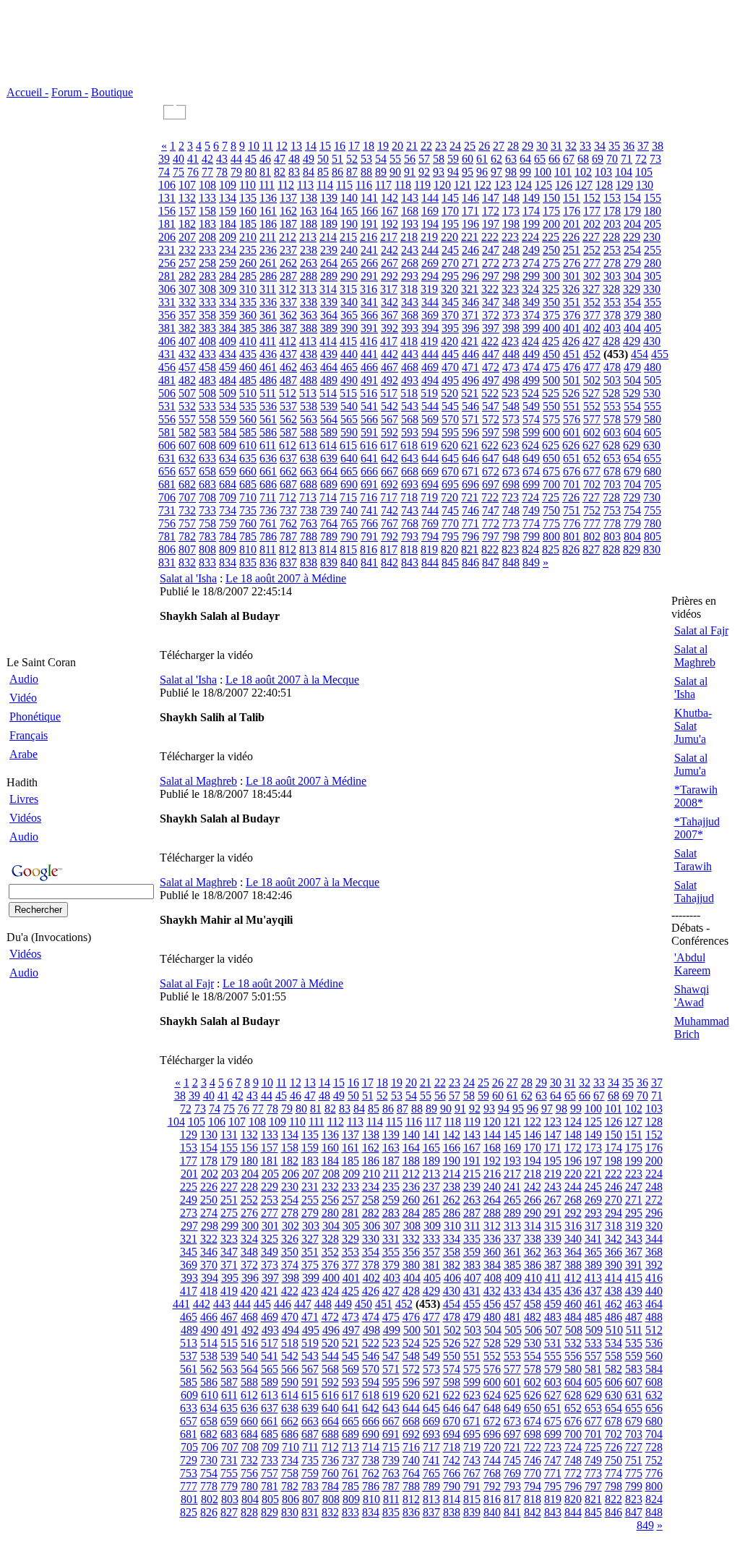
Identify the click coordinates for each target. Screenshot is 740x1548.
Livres (23, 799)
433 (207, 354)
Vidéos (25, 818)
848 (511, 562)
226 (571, 237)
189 (328, 224)
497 (490, 380)
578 (612, 419)
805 (652, 536)
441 (369, 354)
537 (288, 406)
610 (248, 445)
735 (248, 510)
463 (308, 367)
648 (511, 458)
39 (164, 159)
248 (511, 250)
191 (369, 224)
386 (268, 328)
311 (267, 289)
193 (409, 224)
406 (167, 341)
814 (328, 549)
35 (614, 146)
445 (450, 354)
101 (563, 172)
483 (207, 380)
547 (490, 406)
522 (490, 393)
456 (167, 367)
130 (644, 185)
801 (571, 536)
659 (227, 471)
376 (571, 315)
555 (652, 406)
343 (409, 302)
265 (349, 263)
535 (248, 406)
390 (349, 328)
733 (207, 510)
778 (612, 523)
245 (450, 250)
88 (366, 172)
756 (167, 523)
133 (207, 198)
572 (490, 419)
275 (551, 263)
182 (187, 224)
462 (288, 367)
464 (328, 367)
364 (328, 315)
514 (328, 393)
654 (632, 458)
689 (328, 484)
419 (429, 341)
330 (652, 289)
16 (339, 146)
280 (652, 263)
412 (287, 341)
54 (381, 159)
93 (438, 172)
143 (409, 198)
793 (409, 536)
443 (409, 354)
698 (511, 484)
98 (511, 172)
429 (631, 341)
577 (592, 419)
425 (550, 341)
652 (592, 458)
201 (571, 224)
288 (308, 276)
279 (632, 263)
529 (631, 393)
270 (450, 263)
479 (632, 367)
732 (187, 510)
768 (409, 523)
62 (496, 159)
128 (604, 185)
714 (328, 497)
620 (449, 445)
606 (167, 445)
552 (592, 406)
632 (187, 458)
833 (207, 562)
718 (409, 497)
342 (389, 302)
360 (248, 315)
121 (462, 185)
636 (268, 458)
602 (592, 432)
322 (490, 289)
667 (389, 471)
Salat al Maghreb (198, 781)
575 (551, 419)
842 (389, 562)
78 (222, 172)
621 (469, 445)
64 (525, 159)
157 (187, 211)
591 (369, 432)
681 (167, 484)
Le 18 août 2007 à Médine (285, 578)
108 (207, 185)
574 (531, 419)
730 (652, 497)
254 (632, 250)
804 (632, 536)
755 (652, 510)
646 (470, 458)
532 (187, 406)
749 (531, 510)
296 (470, 276)
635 (248, 458)
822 (490, 549)
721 (469, 497)
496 (470, 380)
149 (531, 198)
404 (632, 328)
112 (286, 185)
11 (267, 146)
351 (571, 302)
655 (652, 458)
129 (624, 185)
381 (167, 328)
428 (611, 341)
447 (490, 354)
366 (369, 315)
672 (490, 471)
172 (490, 211)
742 (389, 510)
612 (287, 445)
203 (612, 224)
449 (531, 354)
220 (449, 237)
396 (470, 328)
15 (325, 146)
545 (450, 406)
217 (388, 237)
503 (612, 380)
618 (409, 445)
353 (612, 302)
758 (207, 523)
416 (368, 341)
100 (542, 172)
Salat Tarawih (693, 859)
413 (308, 341)
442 (389, 354)
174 (531, 211)
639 (328, 458)
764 (328, 523)
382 (187, 328)
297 (490, 276)
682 (187, 484)
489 (328, 380)
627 (591, 445)
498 (511, 380)
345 (450, 302)
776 (571, 523)
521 (469, 393)
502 (592, 380)
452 (592, 354)
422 (490, 341)
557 (187, 419)
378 (612, 315)
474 (531, 367)
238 (308, 250)
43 (222, 159)
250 (551, 250)
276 (571, 263)
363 (308, 315)
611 (267, 445)
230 (652, 237)
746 (470, 510)
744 (430, 510)
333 (207, 302)
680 (652, 471)
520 (449, 393)
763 (308, 523)
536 (268, 406)
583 (207, 432)
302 (592, 276)
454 (639, 354)
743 (409, 510)
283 (207, 276)
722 (490, 497)
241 (369, 250)
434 (227, 354)
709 (227, 497)
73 (655, 159)
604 (632, 432)
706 (167, 497)
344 (430, 302)
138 (308, 198)
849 (531, 562)
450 (551, 354)
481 (167, 380)
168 (409, 211)
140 (349, 198)
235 (248, 250)
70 (612, 159)
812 (287, 549)
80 (251, 172)
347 (490, 302)
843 (409, 562)
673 (511, 471)
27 (498, 146)
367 (389, 315)
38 (657, 146)
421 (469, 341)
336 (268, 302)
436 (268, 354)
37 (643, 146)
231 (167, 250)
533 (207, 406)
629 (631, 445)
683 (207, 484)
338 (308, 302)
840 (349, 562)
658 (207, 471)
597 (490, 432)
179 (632, 211)
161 (268, 211)
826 (571, 549)
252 (592, 250)
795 (450, 536)
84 (308, 172)
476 (571, 367)
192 (389, 224)
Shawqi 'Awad (691, 995)
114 (325, 185)
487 (288, 380)
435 (248, 354)
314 (328, 289)
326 (571, 289)
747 (490, 510)
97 (496, 172)
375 (551, 315)
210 (248, 237)
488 (308, 380)
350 (551, 302)
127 (584, 185)
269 (430, 263)
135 (248, 198)
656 (167, 471)
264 (328, 263)
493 (409, 380)
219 (429, 237)
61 (482, 159)
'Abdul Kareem (692, 964)
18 (368, 146)
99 (525, 172)
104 (623, 172)
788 (308, 536)
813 (308, 549)
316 (368, 289)
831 (167, 562)
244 (430, 250)
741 (369, 510)
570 (450, 419)
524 (530, 393)
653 (612, 458)
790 (349, 536)
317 (388, 289)
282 (187, 276)
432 (187, 354)
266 (369, 263)
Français (28, 735)
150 (551, 198)
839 (328, 562)
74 (164, 172)
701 (571, 484)
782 (187, 536)
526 (571, 393)
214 (328, 237)
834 (227, 562)
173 (511, 211)
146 (470, 198)
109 (227, 185)
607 (187, 445)
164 (328, 211)
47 (279, 159)
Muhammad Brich (701, 1027)
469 (430, 367)
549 (531, 406)
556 (167, 419)
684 (227, 484)
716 (368, 497)
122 (482, 185)
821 (469, 549)
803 (612, 536)
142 (389, 198)
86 (337, 172)
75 (178, 172)
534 (227, 406)
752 (592, 510)
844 (430, 562)
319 (429, 289)
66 (554, 159)
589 (328, 432)
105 (644, 172)
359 (227, 315)
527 (591, 393)
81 (265, 172)
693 (409, 484)
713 (308, 497)
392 (389, 328)
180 (652, 211)
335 (248, 302)
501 (571, 380)
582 (187, 432)
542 (389, 406)
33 (585, 146)
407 (187, 341)
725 (550, 497)
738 (308, 510)
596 (470, 432)
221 (469, 237)
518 (409, 393)
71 (626, 159)
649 (531, 458)
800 (551, 536)
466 (369, 367)
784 (227, 536)
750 (551, 510)
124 (523, 185)
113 (305, 185)
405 (652, 328)
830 (652, 549)
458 (207, 367)
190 (349, 224)
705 (652, 484)
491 (369, 380)
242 (389, 250)
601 (571, 432)
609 (227, 445)
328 (611, 289)
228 (611, 237)
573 (511, 419)
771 (470, 523)
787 (288, 536)
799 (531, 536)
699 (531, 484)
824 (530, 549)
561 (268, 419)
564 (328, 419)
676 (571, 471)
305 (652, 276)
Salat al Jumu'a (690, 764)
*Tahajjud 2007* (697, 828)
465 (349, 367)
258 (207, 263)
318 (409, 289)
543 (409, 406)
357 (187, 315)
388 (308, 328)
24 (455, 146)
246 (470, 250)
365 (349, 315)
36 (628, 146)
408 (207, 341)
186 (268, 224)
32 (571, 146)
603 (612, 432)
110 (247, 185)
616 (368, 445)
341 (369, 302)
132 (187, 198)
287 (288, 276)
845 (450, 562)
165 (349, 211)
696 (470, 484)
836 (268, 562)
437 (288, 354)
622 (490, 445)
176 (571, 211)
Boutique (112, 92)
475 (551, 367)
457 (187, 367)
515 (348, 393)
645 (450, 458)
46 (265, 159)
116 (364, 185)
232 (187, 250)
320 (449, 289)
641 (369, 458)
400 (551, 328)
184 (227, 224)
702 (592, 484)
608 (207, 445)
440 (349, 354)
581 (167, 432)
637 (288, 458)
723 (510, 497)
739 (328, 510)
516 (368, 393)
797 (490, 536)
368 (409, 315)
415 (348, 341)
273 (511, 263)
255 (652, 250)
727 (591, 497)
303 (612, 276)
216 (368, 237)
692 (389, 484)
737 (288, 510)
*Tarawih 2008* (696, 796)
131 (167, 198)
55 (395, 159)
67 (569, 159)
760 (248, 523)
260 (248, 263)
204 (632, 224)
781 (167, 536)
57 (424, 159)
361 (268, 315)
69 (597, 159)
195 (450, 224)
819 (429, 549)
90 (395, 172)
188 (308, 224)
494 (430, 380)
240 (349, 250)
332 (187, 302)
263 (308, 263)
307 (187, 289)
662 (288, 471)
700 (551, 484)
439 (328, 354)
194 (430, 224)
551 (571, 406)
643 (409, 458)
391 (369, 328)
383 (207, 328)
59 (453, 159)
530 (652, 393)
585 (248, 432)
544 (430, 406)
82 (279, 172)
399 (531, 328)
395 (450, 328)
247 (490, 250)
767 (389, 523)
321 (469, 289)
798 (511, 536)
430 (652, 341)
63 (511, 159)
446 (470, 354)
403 (612, 328)
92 (424, 172)
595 (450, 432)
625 (550, 445)
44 (236, 159)
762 (288, 523)
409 (227, 341)
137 (288, 198)
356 (167, 315)
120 (442, 185)
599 (531, 432)
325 (550, 289)
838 (308, 562)
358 (207, 315)
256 (167, 263)
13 (296, 146)
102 (583, 172)
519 (429, 393)
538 (308, 406)
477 (592, 367)
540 (349, 406)
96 (482, 172)
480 (652, 367)
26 (484, 146)
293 (409, 276)
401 (571, 328)
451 (571, 354)
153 (612, 198)
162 (288, 211)
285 (248, 276)
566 (369, 419)
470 (450, 367)
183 (207, 224)
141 (369, 198)
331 (167, 302)
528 (611, 393)
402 (592, 328)
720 (449, 497)
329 (631, 289)
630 (652, 445)
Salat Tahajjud (694, 891)
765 (349, 523)
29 (527, 146)
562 (288, 419)
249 (531, 250)
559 (227, 419)
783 (207, 536)
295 (450, 276)
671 (470, 471)
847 (490, 562)
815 (348, 549)
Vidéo (23, 698)
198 (511, 224)
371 (470, 315)
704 (632, 484)
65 (540, 159)
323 (510, 289)
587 (288, 432)
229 (631, 237)
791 (369, 536)
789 (328, 536)
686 (268, 484)
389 (328, 328)
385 (248, 328)
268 (409, 263)
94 (453, 172)
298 (511, 276)
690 (349, 484)
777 (592, 523)
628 (611, 445)
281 (167, 276)
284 (227, 276)
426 (571, 341)
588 (308, 432)
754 (632, 510)
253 (612, 250)
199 (531, 224)
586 (268, 432)
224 (530, 237)
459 (227, 367)
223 (510, 237)
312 (287, 289)
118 (403, 185)
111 (267, 185)
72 (641, 159)
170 (450, 211)
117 (383, 185)
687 (288, 484)
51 (337, 159)
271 (470, 263)
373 (511, 315)
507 (187, 393)
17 (354, 146)
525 (550, 393)
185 (248, 224)
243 (409, 250)
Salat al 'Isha (188, 578)
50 (323, 159)
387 (288, 328)
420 (449, 341)
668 (409, 471)
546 (470, 406)
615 (348, 445)
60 (467, 159)
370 (450, 315)
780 (652, 523)
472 (490, 367)
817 (388, 549)
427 (591, 341)
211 (267, 237)
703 (612, 484)
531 (167, 406)
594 (430, 432)
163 (308, 211)
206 (167, 237)
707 (187, 497)
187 (288, 224)
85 (323, 172)
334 (227, 302)
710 (248, 497)
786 (268, 536)
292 (389, 276)
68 (583, 159)
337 (288, 302)
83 (294, 172)
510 (248, 393)
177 (592, 211)
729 (631, 497)
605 (652, 432)
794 (430, 536)
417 (388, 341)
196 (470, 224)
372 (490, 315)
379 (632, 315)
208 (207, 237)
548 (511, 406)
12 (282, 146)
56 (410, 159)
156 (167, 211)
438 (308, 354)
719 (429, 497)
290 (349, 276)
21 (412, 146)
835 (248, 562)
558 (207, 419)
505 (652, 380)
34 (600, 146)
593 (409, 432)
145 (450, 198)
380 (652, 315)
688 (308, 484)
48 (294, 159)
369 (430, 315)
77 (207, 172)
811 (267, 549)
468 (409, 367)
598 (511, 432)
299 (531, 276)
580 (652, 419)
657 (187, 471)
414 (328, 341)
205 (652, 224)
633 (207, 458)
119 (422, 185)
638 (308, 458)
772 (490, 523)
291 (369, 276)
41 (193, 159)
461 (268, 367)
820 (449, 549)
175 (551, 211)
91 (410, 172)
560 (248, 419)
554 (632, 406)
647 (490, 458)
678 (612, 471)
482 (187, 380)
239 (328, 250)
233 (207, 250)
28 (513, 146)
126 (563, 185)
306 (167, 289)
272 (490, 263)
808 (207, 549)
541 (369, 406)
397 (490, 328)
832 (187, 562)
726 (571, 497)
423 (510, 341)
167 (389, 211)
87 (352, 172)
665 (349, 471)
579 (632, 419)
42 (207, 159)
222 (490, 237)
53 (366, 159)
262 (288, 263)
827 (591, 549)
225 (550, 237)
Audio (23, 679)
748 (511, 510)
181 (167, 224)
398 (511, 328)
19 (383, 146)
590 (349, 432)
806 (167, 549)
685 (248, 484)
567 (389, 419)
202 (592, 224)
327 (591, 289)
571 (470, 419)
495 (450, 380)
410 (248, 341)
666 (369, 471)
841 (369, 562)
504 (632, 380)
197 (490, 224)
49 (308, 159)
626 (571, 445)
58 (438, 159)
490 (349, 380)
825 (550, 549)
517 (388, 393)
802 (592, 536)
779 (632, 523)
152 (592, 198)
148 (511, 198)
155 (652, 198)
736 (268, 510)
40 (178, 159)
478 (612, 367)
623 (510, 445)
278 (612, 263)
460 (248, 367)
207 (187, 237)
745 (450, 510)
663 (308, 471)
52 (352, 159)
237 (288, 250)
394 (430, 328)
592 (389, 432)
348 (511, 302)
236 (268, 250)
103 (603, 172)
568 (409, 419)
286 (268, 276)
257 (187, 263)
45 (251, 159)
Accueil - (27, 92)
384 (227, 328)
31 (556, 146)
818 (409, 549)
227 (591, 237)
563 (308, 419)
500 (551, 380)
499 (531, 380)
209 (227, 237)
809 (227, 549)
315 (348, 289)
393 (409, 328)
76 (193, 172)
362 (288, 315)
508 (207, 393)
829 (631, 549)
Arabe (23, 754)
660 (248, 471)
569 (430, 419)
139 (328, 198)
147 (490, 198)
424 (530, 341)
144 (430, 198)
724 (530, 497)
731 (167, 510)
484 (227, 380)
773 (511, 523)
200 (551, 224)
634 (227, 458)
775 (551, 523)
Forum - (69, 92)
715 (348, 497)
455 (659, 354)
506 (167, 393)
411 (267, 341)
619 (429, 445)
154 (632, 198)
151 (571, 198)
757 (187, 523)
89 (381, 172)
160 (248, 211)
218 (409, 237)
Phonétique (35, 716)
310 (248, 289)
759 (227, 523)
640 (349, 458)
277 (592, 263)
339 (328, 302)
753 (612, 510)
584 (227, 432)
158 (207, 211)
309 (227, 289)
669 (430, 471)
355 (652, 302)
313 (308, 289)
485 (248, 380)
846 (470, 562)
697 (490, 484)
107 (187, 185)
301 (571, 276)
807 (187, 549)
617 (388, 445)
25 (470, 146)
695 (450, 484)
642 (389, 458)
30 (542, 146)
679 (632, 471)
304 (632, 276)
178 (612, 211)
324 (530, 289)
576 (571, 419)
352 (592, 302)
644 (430, 458)
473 (511, 367)
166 (369, 211)
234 (227, 250)
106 (167, 185)
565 (349, 419)
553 (612, 406)
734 (227, 510)
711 (267, 497)
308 (207, 289)
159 (227, 211)
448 (511, 354)
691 (369, 484)
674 (531, 471)
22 (426, 146)
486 (268, 380)
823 (510, 549)
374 (531, 315)
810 (248, 549)
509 (227, 393)
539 (328, 406)
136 (268, 198)
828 (611, 549)
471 (470, 367)
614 (328, 445)
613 (308, 445)
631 (167, 458)
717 (388, 497)
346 (470, 302)
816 (368, 549)
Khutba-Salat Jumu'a (693, 726)
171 (470, 211)
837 (288, 562)
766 (369, 523)
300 (551, 276)
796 (470, 536)
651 (571, 458)
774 (531, 523)
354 (632, 302)
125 (543, 185)
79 (236, 172)
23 (441, 146)
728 (611, 497)
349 (531, 302)
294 (430, 276)
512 (287, 393)
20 (397, 146)
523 (510, 393)
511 (267, 393)
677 (592, 471)
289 (328, 276)
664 (328, 471)
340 (349, 302)
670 (450, 471)
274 (531, 263)
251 (571, 250)
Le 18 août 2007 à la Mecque (292, 679)
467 (389, 367)
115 (344, 185)
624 (530, 445)
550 (551, 406)
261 (268, 263)
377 (592, 315)
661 (268, 471)
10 (253, 146)
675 (551, 471)
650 (551, 458)
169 (430, 211)
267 (389, 263)
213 (308, 237)
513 (308, 393)
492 (389, 380)
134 (227, 198)
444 (430, 354)
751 (571, 510)
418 (409, 341)
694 (430, 484)
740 (349, 510)
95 (467, 172)
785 (248, 536)
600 (551, 432)
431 (167, 354)
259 (227, 263)
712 (287, 497)
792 (389, 536)
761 (268, 523)
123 (503, 185)
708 (207, 497)
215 (348, 237)
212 (287, 237)
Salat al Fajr (187, 983)
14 (311, 146)
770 (450, 523)
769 (430, 523)
